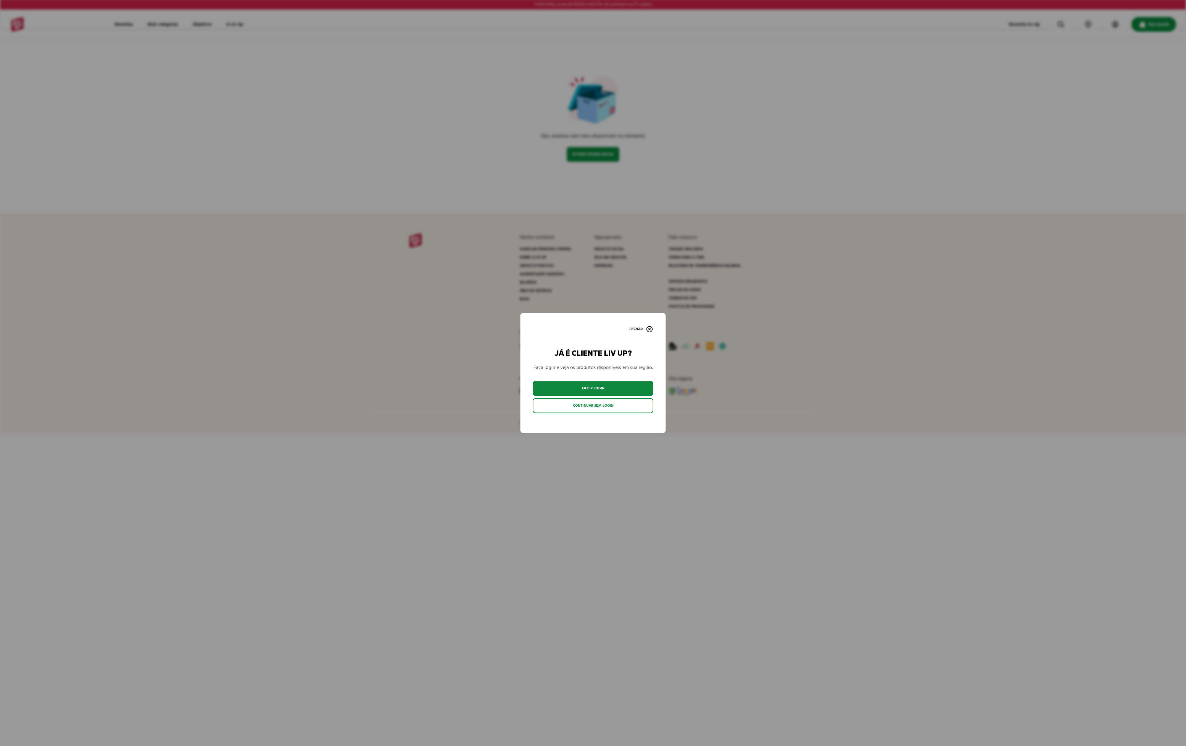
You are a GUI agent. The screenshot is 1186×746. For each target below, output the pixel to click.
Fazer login (593, 388)
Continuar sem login (593, 405)
